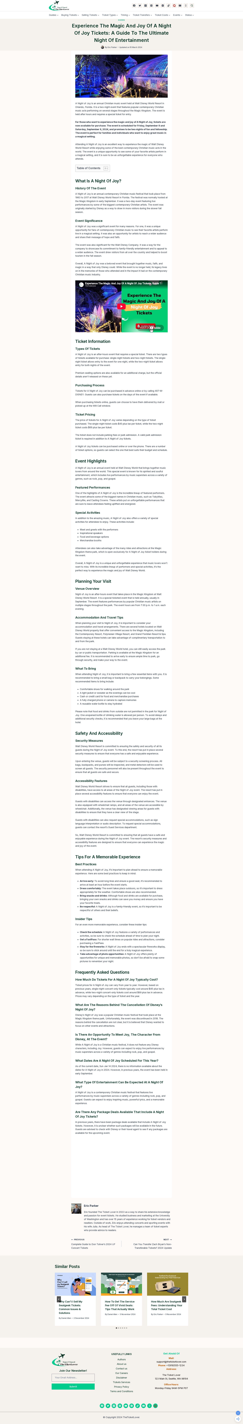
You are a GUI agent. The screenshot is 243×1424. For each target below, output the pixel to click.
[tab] (116, 1328)
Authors (121, 1359)
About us (121, 1364)
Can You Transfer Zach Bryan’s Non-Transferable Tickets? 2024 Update (152, 1243)
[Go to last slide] (59, 1299)
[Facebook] (134, 5)
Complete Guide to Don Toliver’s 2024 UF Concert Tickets (93, 1243)
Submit (73, 1386)
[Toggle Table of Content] (104, 168)
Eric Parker (112, 47)
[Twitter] (140, 5)
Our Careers (121, 1373)
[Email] (180, 5)
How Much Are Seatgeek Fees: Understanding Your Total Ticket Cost (166, 1305)
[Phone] (186, 5)
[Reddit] (162, 5)
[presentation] (75, 1284)
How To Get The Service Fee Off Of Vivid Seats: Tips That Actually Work (120, 1305)
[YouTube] (157, 5)
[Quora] (174, 5)
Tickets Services (121, 1382)
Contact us (121, 1368)
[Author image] (102, 47)
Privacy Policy (121, 1386)
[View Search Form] (192, 5)
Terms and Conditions (121, 1391)
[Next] (184, 1299)
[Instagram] (145, 5)
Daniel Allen (66, 1318)
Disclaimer (121, 1377)
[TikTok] (168, 5)
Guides (121, 20)
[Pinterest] (151, 5)
